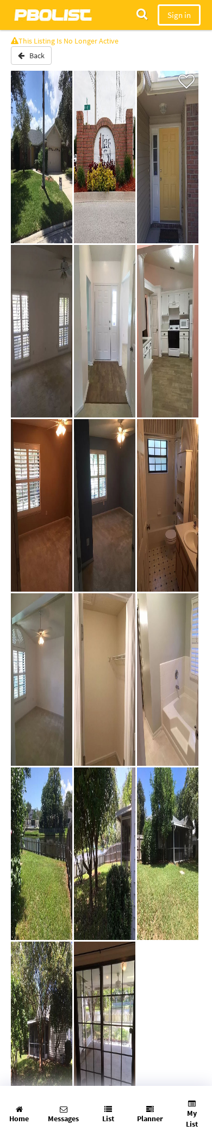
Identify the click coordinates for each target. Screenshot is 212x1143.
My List (192, 1118)
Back (34, 55)
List (108, 1118)
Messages (63, 1118)
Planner (150, 1118)
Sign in (179, 15)
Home (19, 1118)
